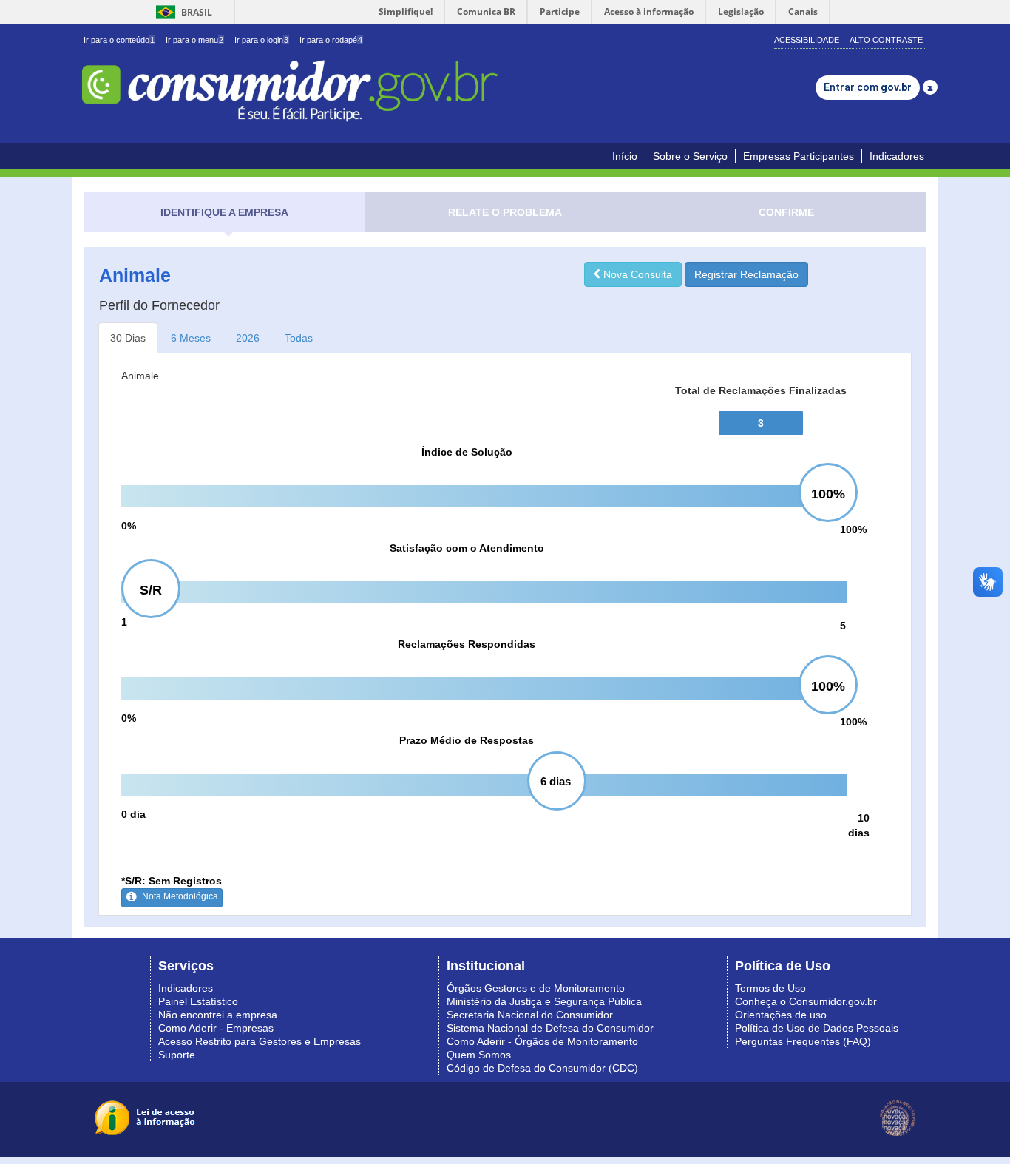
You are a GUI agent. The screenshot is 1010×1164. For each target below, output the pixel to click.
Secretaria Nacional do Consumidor (530, 1015)
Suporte (176, 1054)
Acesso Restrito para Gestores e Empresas (259, 1041)
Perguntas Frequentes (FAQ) (803, 1041)
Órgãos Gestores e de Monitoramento (536, 988)
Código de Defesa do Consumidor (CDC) (542, 1068)
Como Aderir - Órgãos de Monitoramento (542, 1041)
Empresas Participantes (798, 156)
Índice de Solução (466, 452)
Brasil (181, 12)
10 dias (859, 825)
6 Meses (191, 338)
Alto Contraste (886, 39)
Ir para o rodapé (330, 39)
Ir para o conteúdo (119, 39)
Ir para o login (261, 39)
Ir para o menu (194, 39)
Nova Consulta (636, 274)
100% (853, 529)
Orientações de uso (781, 1015)
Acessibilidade (806, 39)
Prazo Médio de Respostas (466, 740)
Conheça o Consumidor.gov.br (806, 1001)
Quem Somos (479, 1054)
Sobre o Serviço (690, 156)
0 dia (133, 814)
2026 (248, 338)
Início (624, 156)
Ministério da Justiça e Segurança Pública (544, 1001)
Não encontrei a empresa (217, 1015)
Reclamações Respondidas (466, 644)
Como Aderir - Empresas (216, 1028)
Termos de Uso (770, 988)
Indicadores (897, 156)
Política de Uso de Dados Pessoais (816, 1028)
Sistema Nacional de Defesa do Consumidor (550, 1028)
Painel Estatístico (198, 1001)
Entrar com (868, 87)
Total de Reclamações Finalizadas (761, 390)
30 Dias (128, 338)
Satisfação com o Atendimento (467, 548)
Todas (299, 338)
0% (128, 526)
